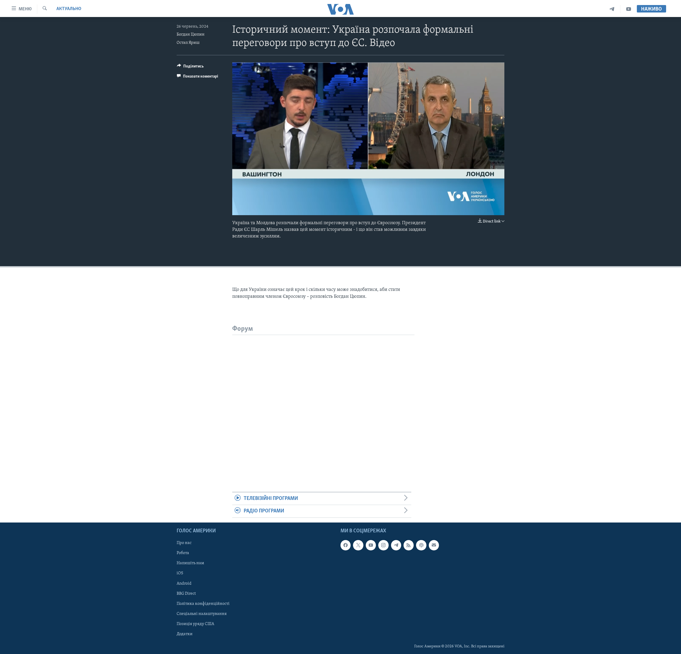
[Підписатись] (434, 545)
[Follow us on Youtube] (371, 545)
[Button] (190, 67)
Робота (183, 553)
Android (184, 583)
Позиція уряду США (195, 624)
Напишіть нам (190, 563)
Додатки (185, 634)
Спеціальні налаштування (202, 613)
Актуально (68, 9)
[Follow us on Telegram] (396, 545)
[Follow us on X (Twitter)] (358, 545)
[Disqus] (323, 401)
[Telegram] (612, 9)
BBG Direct (186, 593)
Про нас (184, 543)
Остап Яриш (188, 43)
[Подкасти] (421, 545)
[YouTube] (628, 9)
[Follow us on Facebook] (345, 545)
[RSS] (409, 545)
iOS (180, 573)
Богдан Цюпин (191, 34)
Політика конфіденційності (203, 603)
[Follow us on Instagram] (383, 545)
